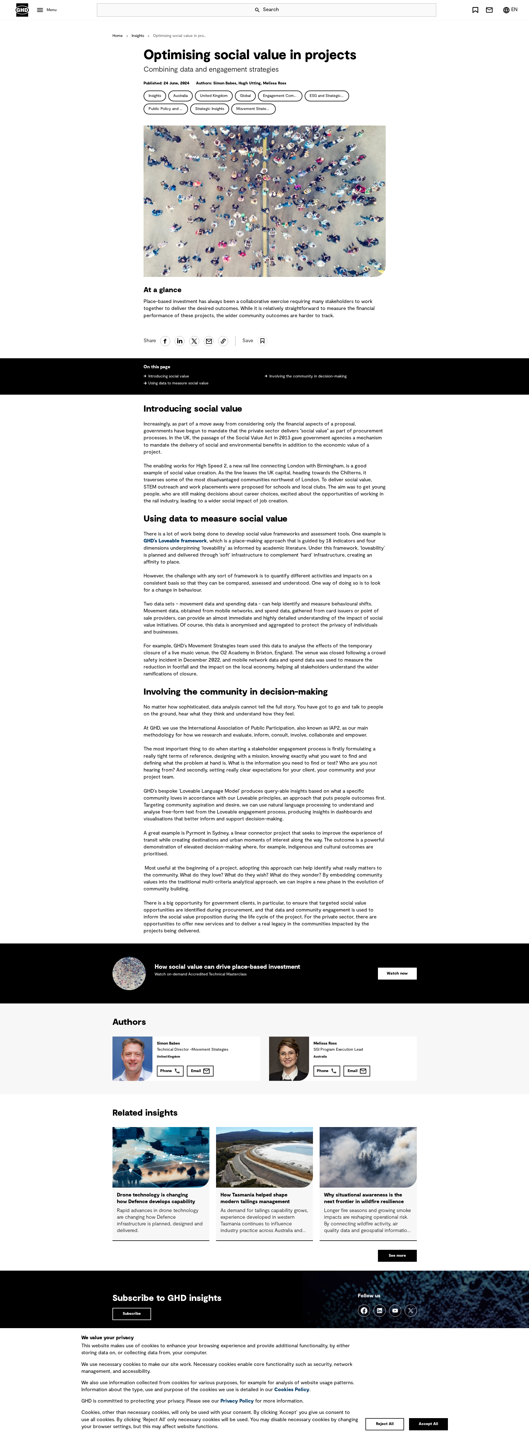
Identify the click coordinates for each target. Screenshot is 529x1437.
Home (117, 36)
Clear (416, 10)
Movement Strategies (254, 109)
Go (429, 10)
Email (196, 1071)
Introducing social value (168, 376)
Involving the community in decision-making (308, 376)
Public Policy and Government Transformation (168, 109)
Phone (166, 1071)
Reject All (385, 1424)
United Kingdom (214, 96)
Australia (180, 96)
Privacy (237, 1401)
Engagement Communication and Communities (282, 96)
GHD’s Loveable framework (175, 541)
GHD (22, 10)
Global (245, 96)
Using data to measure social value (178, 383)
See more (397, 1256)
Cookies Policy (291, 1389)
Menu (52, 10)
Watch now (397, 973)
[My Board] (475, 10)
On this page (157, 367)
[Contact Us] (489, 10)
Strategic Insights (209, 109)
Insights (138, 36)
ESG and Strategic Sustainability (329, 96)
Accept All (428, 1424)
